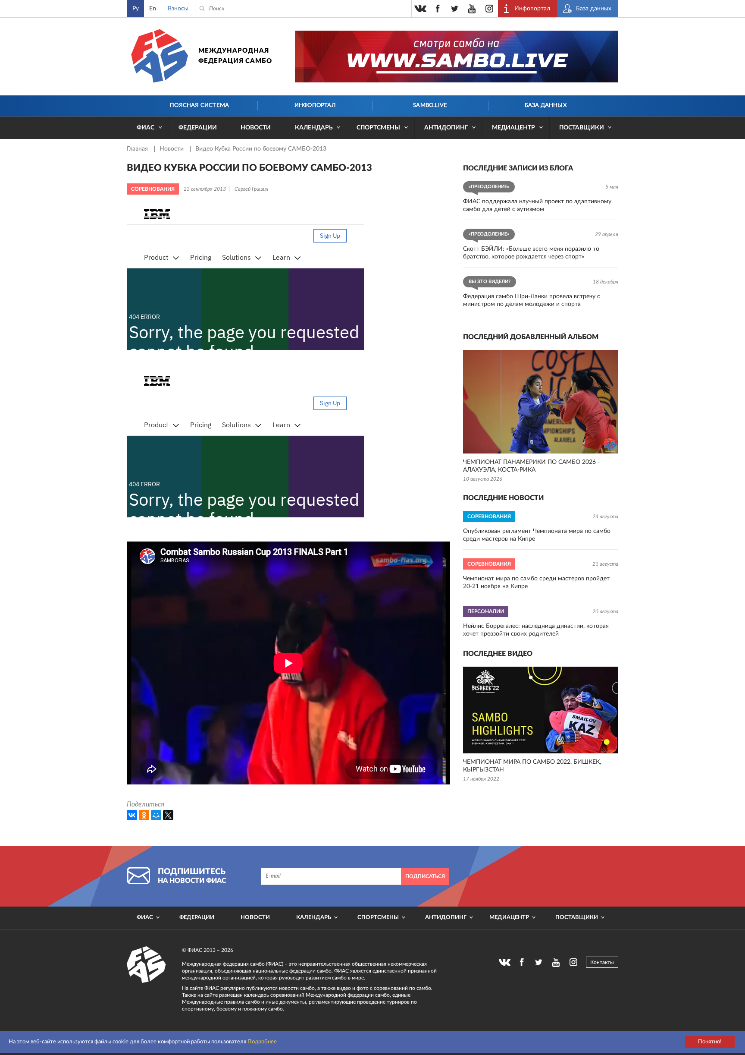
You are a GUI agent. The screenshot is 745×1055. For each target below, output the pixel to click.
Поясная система (199, 105)
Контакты (602, 962)
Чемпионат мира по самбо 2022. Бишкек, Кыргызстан (532, 766)
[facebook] (437, 8)
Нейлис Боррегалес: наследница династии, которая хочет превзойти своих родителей (536, 630)
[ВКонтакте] (132, 815)
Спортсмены (378, 128)
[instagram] (489, 8)
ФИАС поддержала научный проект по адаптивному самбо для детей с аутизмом (537, 205)
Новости (256, 128)
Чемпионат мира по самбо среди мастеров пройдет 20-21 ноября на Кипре (536, 582)
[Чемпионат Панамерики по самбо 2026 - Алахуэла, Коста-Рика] (540, 401)
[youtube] (472, 8)
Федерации (197, 128)
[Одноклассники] (144, 815)
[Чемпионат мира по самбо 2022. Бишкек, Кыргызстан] (540, 710)
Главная (138, 149)
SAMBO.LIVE (430, 105)
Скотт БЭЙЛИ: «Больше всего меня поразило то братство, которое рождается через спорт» (531, 253)
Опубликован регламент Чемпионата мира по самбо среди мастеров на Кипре (536, 535)
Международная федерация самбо (235, 55)
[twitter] (454, 8)
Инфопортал (314, 105)
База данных (546, 105)
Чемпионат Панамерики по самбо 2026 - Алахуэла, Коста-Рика (531, 466)
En (152, 9)
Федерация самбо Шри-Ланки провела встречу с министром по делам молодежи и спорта (531, 300)
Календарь (314, 128)
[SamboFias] (146, 964)
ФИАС (145, 128)
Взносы (178, 9)
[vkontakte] (420, 8)
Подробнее (262, 1042)
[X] (168, 815)
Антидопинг (446, 128)
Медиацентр (513, 128)
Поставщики (581, 128)
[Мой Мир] (156, 815)
